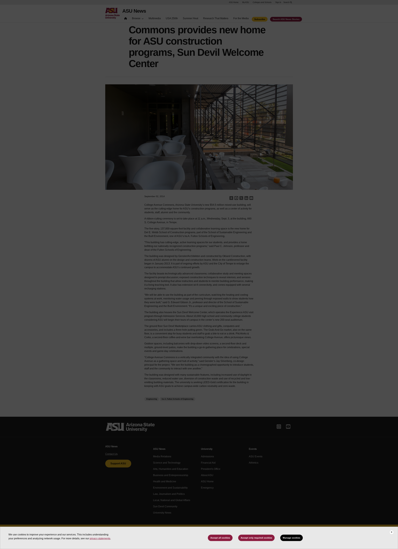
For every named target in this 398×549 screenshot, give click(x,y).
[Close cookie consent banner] (391, 532)
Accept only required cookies (256, 538)
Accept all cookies (220, 538)
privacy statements (100, 538)
